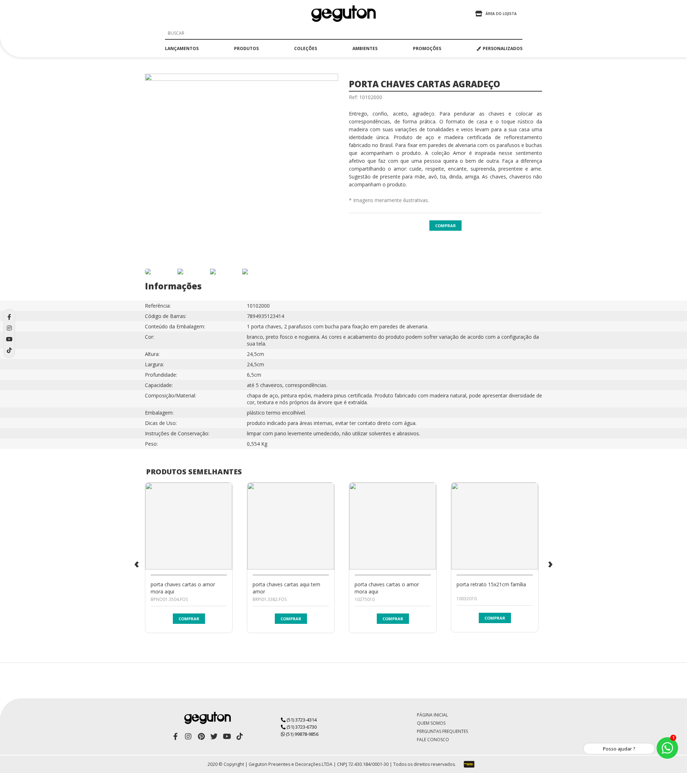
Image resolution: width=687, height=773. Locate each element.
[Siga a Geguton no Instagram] (188, 736)
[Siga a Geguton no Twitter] (214, 736)
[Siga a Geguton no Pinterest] (201, 736)
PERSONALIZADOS (502, 48)
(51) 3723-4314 (301, 719)
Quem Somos (431, 723)
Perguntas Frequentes (442, 731)
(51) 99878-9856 (301, 734)
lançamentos (182, 48)
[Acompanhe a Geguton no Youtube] (226, 736)
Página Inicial (432, 715)
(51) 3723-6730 (301, 727)
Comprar (445, 225)
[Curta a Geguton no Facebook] (175, 736)
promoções (427, 48)
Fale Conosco (433, 740)
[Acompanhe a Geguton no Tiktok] (239, 736)
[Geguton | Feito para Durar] (343, 13)
